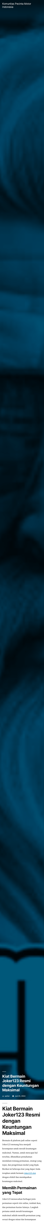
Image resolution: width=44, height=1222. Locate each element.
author (7, 1096)
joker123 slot (30, 1173)
